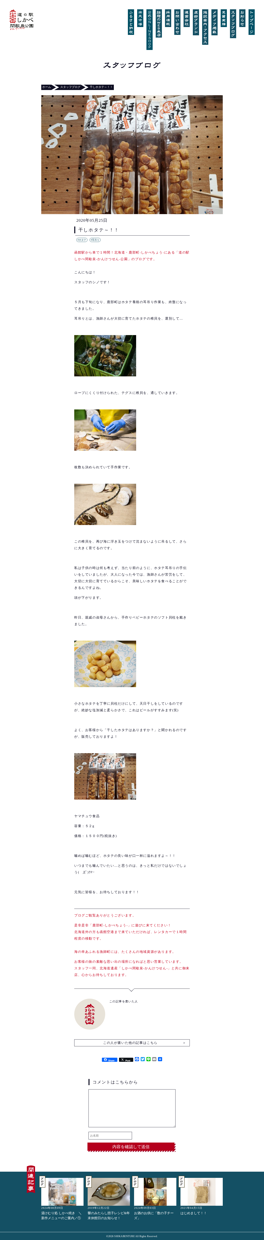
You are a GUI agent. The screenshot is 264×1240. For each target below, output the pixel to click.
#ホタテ (82, 239)
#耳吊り (95, 239)
